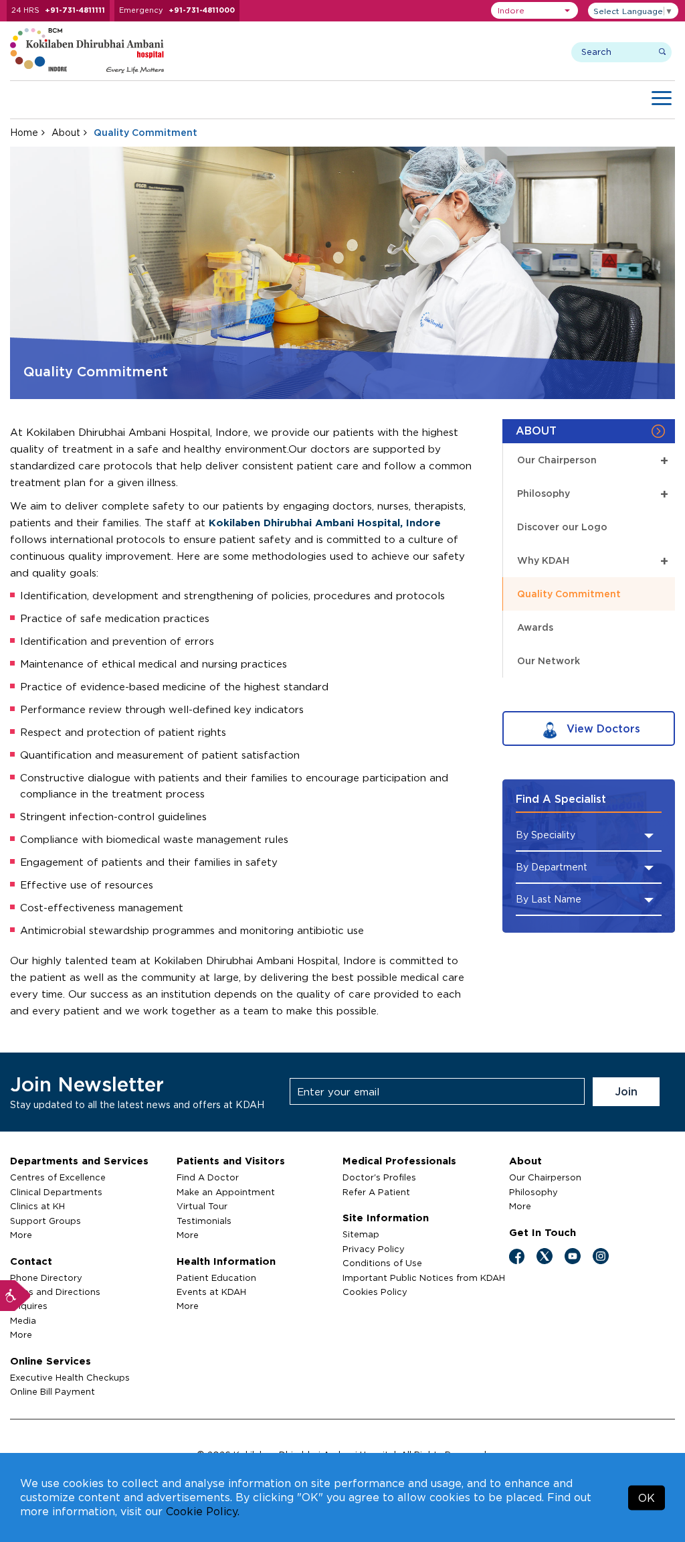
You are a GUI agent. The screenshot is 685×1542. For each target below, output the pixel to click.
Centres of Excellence (58, 1177)
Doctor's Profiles (379, 1177)
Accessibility (15, 1295)
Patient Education (216, 1277)
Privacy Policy (373, 1248)
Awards (535, 627)
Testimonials (204, 1220)
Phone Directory (46, 1277)
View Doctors (601, 728)
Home (24, 132)
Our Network (548, 661)
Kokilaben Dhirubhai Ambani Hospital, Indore (325, 522)
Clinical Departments (56, 1192)
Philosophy (592, 494)
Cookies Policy (374, 1291)
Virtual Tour (202, 1206)
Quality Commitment (569, 594)
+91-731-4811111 (75, 10)
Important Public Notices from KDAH (423, 1277)
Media (23, 1320)
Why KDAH (592, 560)
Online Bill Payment (52, 1391)
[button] (534, 10)
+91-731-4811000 (202, 10)
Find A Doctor (208, 1177)
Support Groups (45, 1220)
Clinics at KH (37, 1206)
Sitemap (360, 1234)
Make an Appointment (226, 1192)
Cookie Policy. (202, 1511)
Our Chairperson (592, 460)
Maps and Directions (55, 1291)
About (66, 132)
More (21, 1234)
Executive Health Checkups (70, 1377)
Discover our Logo (562, 527)
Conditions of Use (382, 1262)
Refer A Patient (376, 1192)
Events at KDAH (211, 1291)
